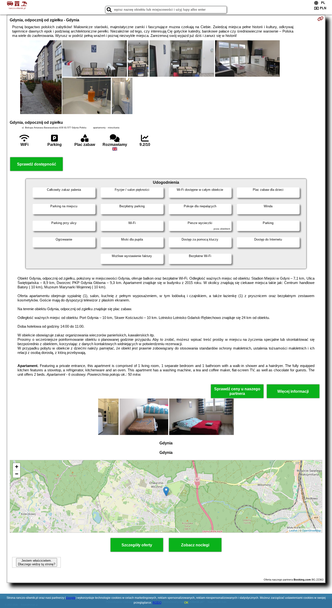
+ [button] (16, 467)
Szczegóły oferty (137, 545)
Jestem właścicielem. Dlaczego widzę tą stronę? (36, 562)
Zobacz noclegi (195, 545)
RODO (157, 602)
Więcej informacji (293, 391)
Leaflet (293, 530)
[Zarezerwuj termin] (320, 19)
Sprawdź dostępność (36, 164)
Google (71, 598)
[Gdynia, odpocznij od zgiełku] (41, 77)
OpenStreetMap (311, 530)
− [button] (16, 474)
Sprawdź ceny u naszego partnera (237, 391)
